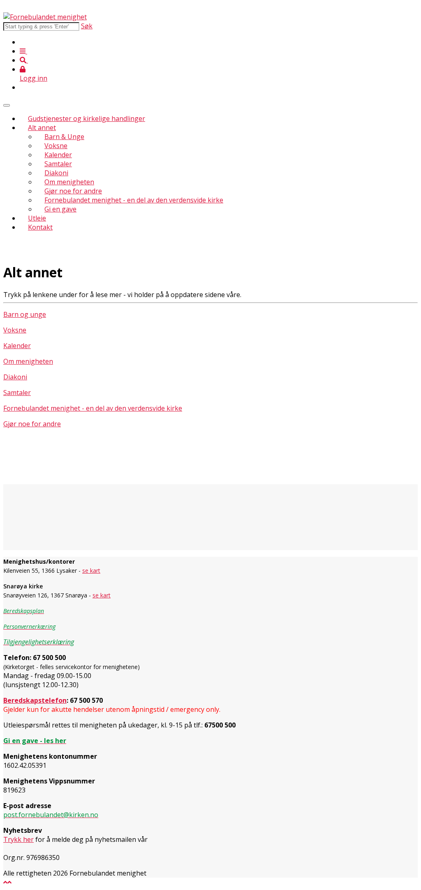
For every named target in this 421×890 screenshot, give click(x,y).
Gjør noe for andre (73, 190)
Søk (87, 25)
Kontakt (40, 227)
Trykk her (18, 839)
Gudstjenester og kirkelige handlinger (86, 118)
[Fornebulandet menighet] (45, 16)
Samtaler (58, 163)
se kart (91, 570)
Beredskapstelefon (35, 700)
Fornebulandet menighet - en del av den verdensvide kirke (133, 199)
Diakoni (56, 172)
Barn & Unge (64, 136)
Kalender (58, 154)
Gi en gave (60, 209)
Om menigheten (69, 181)
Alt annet (42, 127)
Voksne (55, 145)
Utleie (37, 218)
